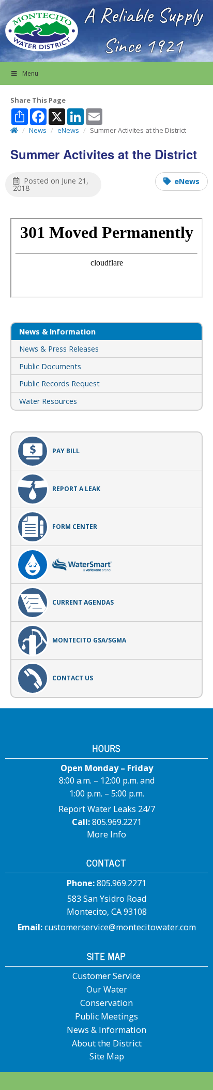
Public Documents (50, 366)
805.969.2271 (117, 822)
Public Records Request (59, 383)
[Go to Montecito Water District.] (14, 130)
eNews (187, 181)
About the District (107, 1043)
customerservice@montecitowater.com (120, 927)
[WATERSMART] (106, 564)
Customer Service (106, 976)
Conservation (106, 1003)
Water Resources (48, 401)
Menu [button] (30, 73)
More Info (106, 834)
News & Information (106, 1030)
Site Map (106, 1056)
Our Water (106, 989)
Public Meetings (106, 1016)
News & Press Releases (59, 349)
